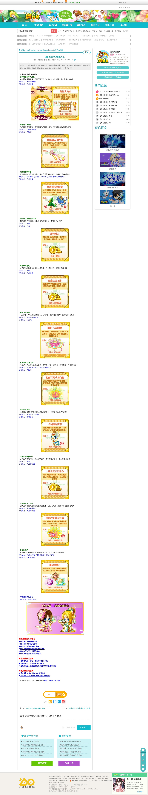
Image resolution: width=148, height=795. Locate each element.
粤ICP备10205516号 (62, 780)
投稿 (87, 52)
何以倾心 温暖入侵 (100, 36)
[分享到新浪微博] (63, 701)
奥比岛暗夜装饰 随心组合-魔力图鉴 (34, 752)
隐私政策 (105, 776)
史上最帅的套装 (112, 40)
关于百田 (52, 776)
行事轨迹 (111, 36)
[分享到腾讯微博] (59, 701)
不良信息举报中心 (97, 780)
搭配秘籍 (39, 25)
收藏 (128, 7)
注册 (124, 2)
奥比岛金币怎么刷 (49, 44)
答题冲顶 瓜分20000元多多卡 (70, 741)
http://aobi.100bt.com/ (52, 680)
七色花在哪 (127, 31)
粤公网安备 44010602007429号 (81, 780)
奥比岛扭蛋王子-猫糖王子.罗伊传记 (72, 755)
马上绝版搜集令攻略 (83, 31)
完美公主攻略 (97, 31)
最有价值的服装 (48, 40)
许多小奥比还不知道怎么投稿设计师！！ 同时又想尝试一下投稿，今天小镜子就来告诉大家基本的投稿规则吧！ (135, 785)
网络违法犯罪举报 (59, 783)
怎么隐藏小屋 (108, 31)
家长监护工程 (75, 776)
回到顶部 (143, 769)
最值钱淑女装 (73, 40)
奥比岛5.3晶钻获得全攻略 (35, 708)
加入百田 (66, 776)
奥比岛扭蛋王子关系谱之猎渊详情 (72, 752)
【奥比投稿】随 (105, 119)
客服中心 (91, 776)
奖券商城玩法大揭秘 (112, 77)
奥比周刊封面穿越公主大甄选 (79, 708)
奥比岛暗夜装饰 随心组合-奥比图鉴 (34, 745)
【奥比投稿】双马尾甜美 (108, 102)
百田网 (30, 2)
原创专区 (95, 25)
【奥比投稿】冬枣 (105, 116)
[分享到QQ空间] (54, 701)
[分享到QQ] (50, 701)
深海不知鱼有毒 (60, 36)
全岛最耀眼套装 (61, 40)
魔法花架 (118, 31)
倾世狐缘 (31, 36)
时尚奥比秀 (67, 25)
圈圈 (112, 54)
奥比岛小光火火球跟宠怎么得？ (71, 748)
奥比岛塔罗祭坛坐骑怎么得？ (70, 745)
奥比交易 (81, 25)
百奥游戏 (21, 2)
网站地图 (98, 776)
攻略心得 (109, 25)
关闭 (145, 775)
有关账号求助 (104, 98)
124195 (117, 54)
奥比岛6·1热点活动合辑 (30, 741)
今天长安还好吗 (86, 36)
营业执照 (52, 780)
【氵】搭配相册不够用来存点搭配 (111, 91)
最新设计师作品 (99, 40)
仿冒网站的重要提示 (112, 68)
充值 (120, 7)
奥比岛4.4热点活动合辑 (30, 748)
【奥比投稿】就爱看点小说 (109, 95)
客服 (124, 7)
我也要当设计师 (134, 779)
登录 (120, 2)
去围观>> (140, 792)
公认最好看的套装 (85, 40)
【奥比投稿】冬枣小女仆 (108, 105)
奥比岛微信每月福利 (35, 44)
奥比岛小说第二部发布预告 (113, 72)
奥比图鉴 (53, 25)
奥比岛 (32, 16)
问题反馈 (143, 764)
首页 (24, 25)
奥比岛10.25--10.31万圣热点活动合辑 (34, 755)
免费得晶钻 (61, 44)
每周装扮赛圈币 (73, 44)
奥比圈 (124, 25)
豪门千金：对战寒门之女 (44, 36)
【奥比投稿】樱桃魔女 (107, 109)
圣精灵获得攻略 (68, 31)
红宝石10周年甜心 (34, 40)
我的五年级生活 (73, 36)
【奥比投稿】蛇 (105, 123)
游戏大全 (69, 763)
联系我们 (59, 776)
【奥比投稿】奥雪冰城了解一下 (110, 112)
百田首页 (42, 763)
